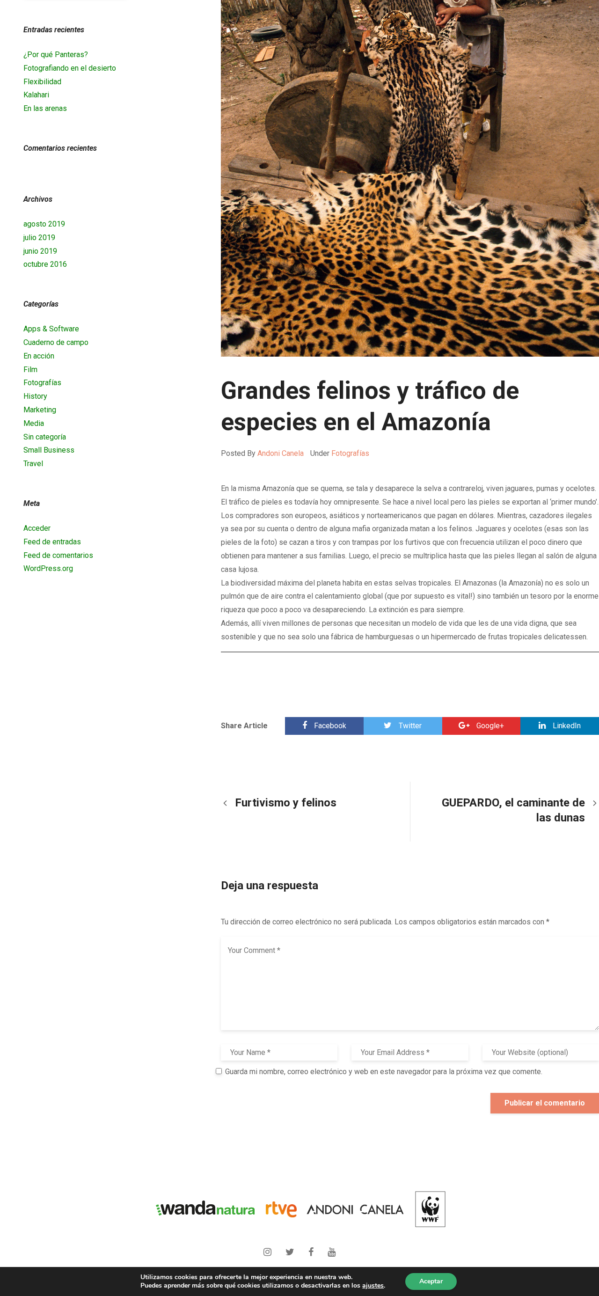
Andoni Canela (280, 453)
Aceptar (431, 1281)
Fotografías (350, 453)
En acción (38, 355)
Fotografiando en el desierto (69, 68)
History (35, 396)
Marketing (39, 409)
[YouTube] (332, 1249)
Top (557, 1248)
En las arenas (45, 108)
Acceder (37, 528)
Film (30, 369)
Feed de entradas (52, 541)
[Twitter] (292, 1249)
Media (33, 423)
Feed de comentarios (58, 555)
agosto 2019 (44, 224)
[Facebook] (313, 1249)
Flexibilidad (42, 81)
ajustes (373, 1285)
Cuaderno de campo (55, 342)
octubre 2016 (45, 264)
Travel (33, 463)
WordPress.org (48, 568)
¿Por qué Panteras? (55, 54)
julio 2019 (39, 237)
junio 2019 (40, 251)
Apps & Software (51, 328)
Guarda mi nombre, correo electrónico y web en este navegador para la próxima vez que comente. (383, 1071)
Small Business (48, 450)
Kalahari (36, 94)
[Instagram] (269, 1249)
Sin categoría (44, 436)
